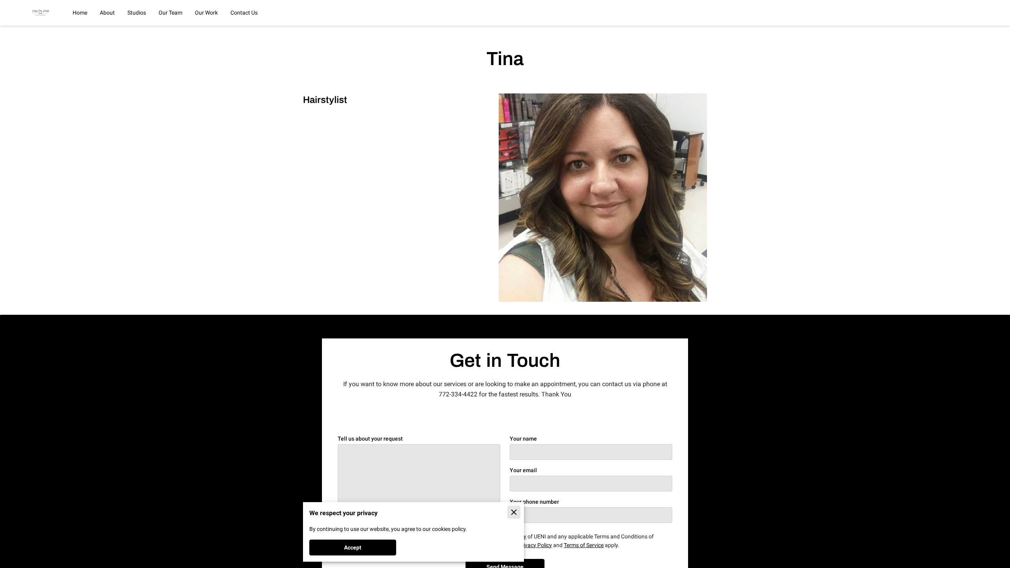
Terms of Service (584, 545)
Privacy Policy (535, 545)
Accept (352, 547)
